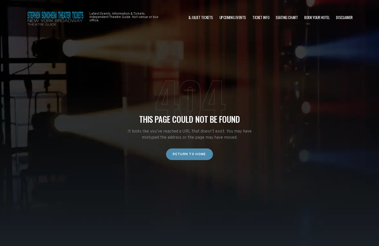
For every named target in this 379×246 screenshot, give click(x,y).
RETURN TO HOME (189, 154)
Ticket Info (260, 17)
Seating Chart (287, 17)
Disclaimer (344, 17)
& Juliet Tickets (200, 17)
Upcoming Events (232, 17)
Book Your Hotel (316, 17)
